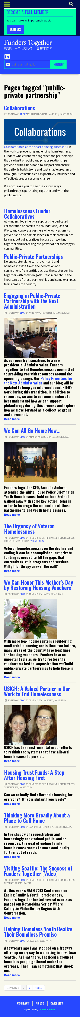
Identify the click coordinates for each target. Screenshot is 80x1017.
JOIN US (15, 29)
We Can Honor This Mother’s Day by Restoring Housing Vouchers (38, 585)
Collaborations (19, 108)
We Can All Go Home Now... (32, 430)
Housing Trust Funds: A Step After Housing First (34, 775)
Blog (23, 312)
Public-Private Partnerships (33, 256)
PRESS (40, 1003)
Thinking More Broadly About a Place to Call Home (37, 817)
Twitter (42, 1009)
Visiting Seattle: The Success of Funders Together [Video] (38, 870)
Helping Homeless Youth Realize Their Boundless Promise (38, 931)
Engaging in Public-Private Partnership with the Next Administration (32, 301)
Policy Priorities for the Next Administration (38, 380)
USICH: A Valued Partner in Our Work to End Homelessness (37, 691)
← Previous (12, 987)
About (23, 114)
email (52, 1009)
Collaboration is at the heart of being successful (36, 147)
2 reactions (37, 541)
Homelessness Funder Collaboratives (27, 213)
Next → (38, 987)
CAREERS (56, 1003)
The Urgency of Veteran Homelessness (29, 528)
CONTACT (23, 1003)
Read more (12, 419)
